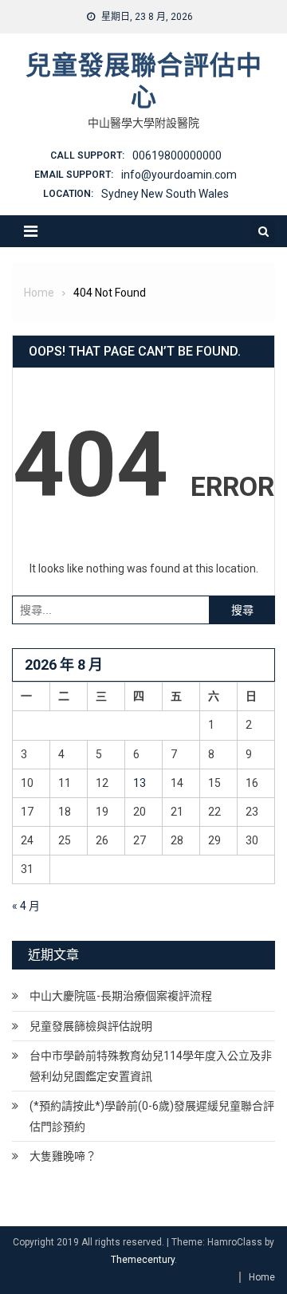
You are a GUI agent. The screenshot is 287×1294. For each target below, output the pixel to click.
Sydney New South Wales (165, 193)
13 (139, 783)
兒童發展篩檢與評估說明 (90, 1026)
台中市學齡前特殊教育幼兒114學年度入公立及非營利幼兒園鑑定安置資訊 (150, 1066)
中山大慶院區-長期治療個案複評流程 (120, 995)
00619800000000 (177, 155)
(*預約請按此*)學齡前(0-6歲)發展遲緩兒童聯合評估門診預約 (151, 1116)
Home (262, 1277)
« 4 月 (26, 905)
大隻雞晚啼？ (62, 1156)
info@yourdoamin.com (179, 174)
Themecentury (143, 1259)
